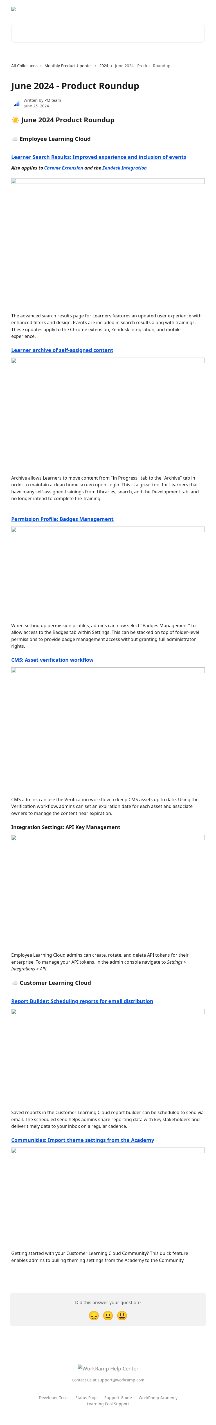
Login (195, 9)
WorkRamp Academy (158, 1397)
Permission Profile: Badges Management (62, 519)
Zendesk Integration (124, 168)
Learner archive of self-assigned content (62, 350)
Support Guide (118, 1397)
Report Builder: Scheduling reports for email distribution (82, 1001)
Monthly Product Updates (68, 65)
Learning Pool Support (108, 1403)
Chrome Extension (63, 168)
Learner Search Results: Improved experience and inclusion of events (98, 156)
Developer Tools (54, 1397)
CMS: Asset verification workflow (52, 659)
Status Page (86, 1397)
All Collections (24, 65)
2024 (103, 65)
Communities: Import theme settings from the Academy (82, 1140)
